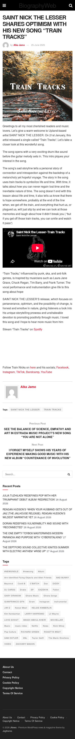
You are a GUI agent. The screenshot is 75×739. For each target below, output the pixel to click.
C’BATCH (34, 583)
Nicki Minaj (58, 625)
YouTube (46, 372)
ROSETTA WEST (52, 631)
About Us (8, 667)
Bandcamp (32, 372)
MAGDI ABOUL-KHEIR (34, 619)
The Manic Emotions (58, 637)
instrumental (60, 601)
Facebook (62, 367)
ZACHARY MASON (25, 643)
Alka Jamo (19, 45)
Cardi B (21, 583)
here (33, 367)
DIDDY (56, 583)
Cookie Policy (11, 682)
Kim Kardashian (12, 613)
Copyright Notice (13, 688)
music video (21, 625)
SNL (25, 637)
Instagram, (9, 372)
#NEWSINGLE (11, 571)
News (45, 625)
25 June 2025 (38, 45)
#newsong (28, 571)
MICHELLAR (57, 619)
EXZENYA (43, 589)
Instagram (44, 601)
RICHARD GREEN (30, 631)
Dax (46, 583)
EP (32, 589)
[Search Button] (68, 474)
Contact (7, 672)
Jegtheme (7, 730)
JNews (13, 727)
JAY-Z (7, 607)
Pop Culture (10, 631)
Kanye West (21, 607)
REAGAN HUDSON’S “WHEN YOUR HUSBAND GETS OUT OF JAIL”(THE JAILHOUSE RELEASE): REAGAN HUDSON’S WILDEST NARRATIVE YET (37, 513)
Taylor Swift (38, 637)
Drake (23, 589)
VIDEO (7, 643)
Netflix (35, 625)
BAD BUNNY (62, 577)
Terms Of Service (13, 693)
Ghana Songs (50, 595)
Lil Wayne (54, 613)
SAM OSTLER (11, 637)
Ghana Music (32, 595)
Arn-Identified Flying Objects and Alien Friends (28, 577)
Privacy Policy (11, 677)
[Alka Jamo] (12, 392)
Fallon (56, 589)
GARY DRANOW (12, 595)
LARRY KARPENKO (34, 613)
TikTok (20, 372)
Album (41, 571)
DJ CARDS (9, 589)
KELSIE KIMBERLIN (42, 607)
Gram (32, 601)
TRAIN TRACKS (52, 409)
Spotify (38, 329)
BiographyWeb (37, 5)
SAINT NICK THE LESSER (25, 409)
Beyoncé (8, 583)
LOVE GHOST (11, 619)
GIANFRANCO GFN (14, 601)
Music (7, 625)
